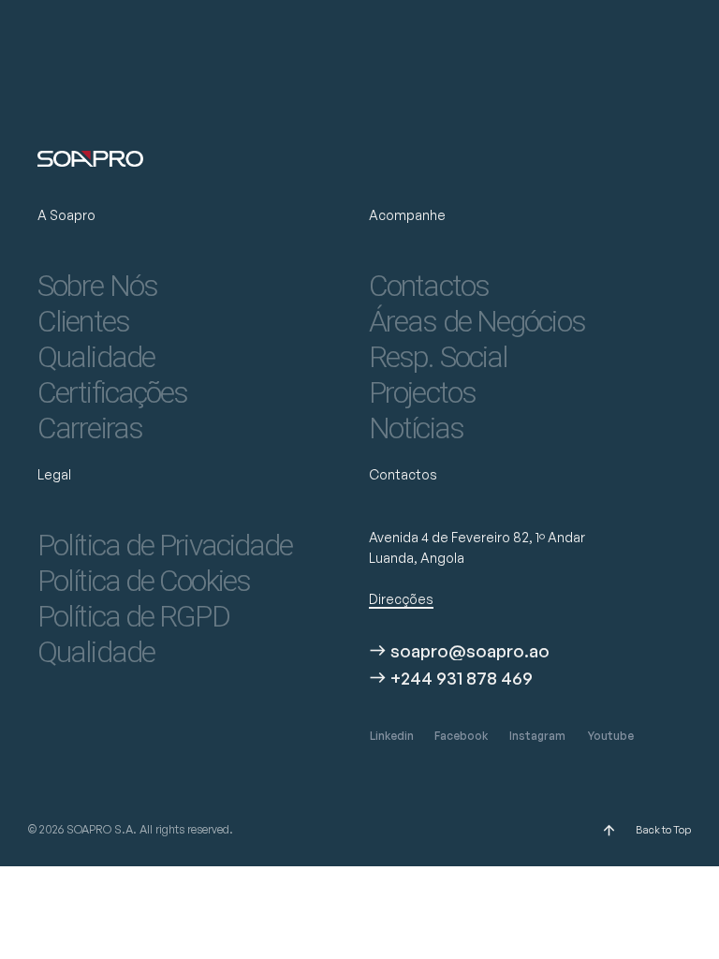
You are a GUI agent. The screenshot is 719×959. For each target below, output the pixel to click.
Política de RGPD (133, 616)
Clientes (83, 321)
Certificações (112, 392)
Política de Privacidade (164, 545)
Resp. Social (438, 357)
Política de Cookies (143, 580)
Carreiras (89, 428)
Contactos (429, 285)
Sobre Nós (97, 285)
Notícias (416, 428)
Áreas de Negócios (477, 321)
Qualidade (95, 357)
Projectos (422, 392)
